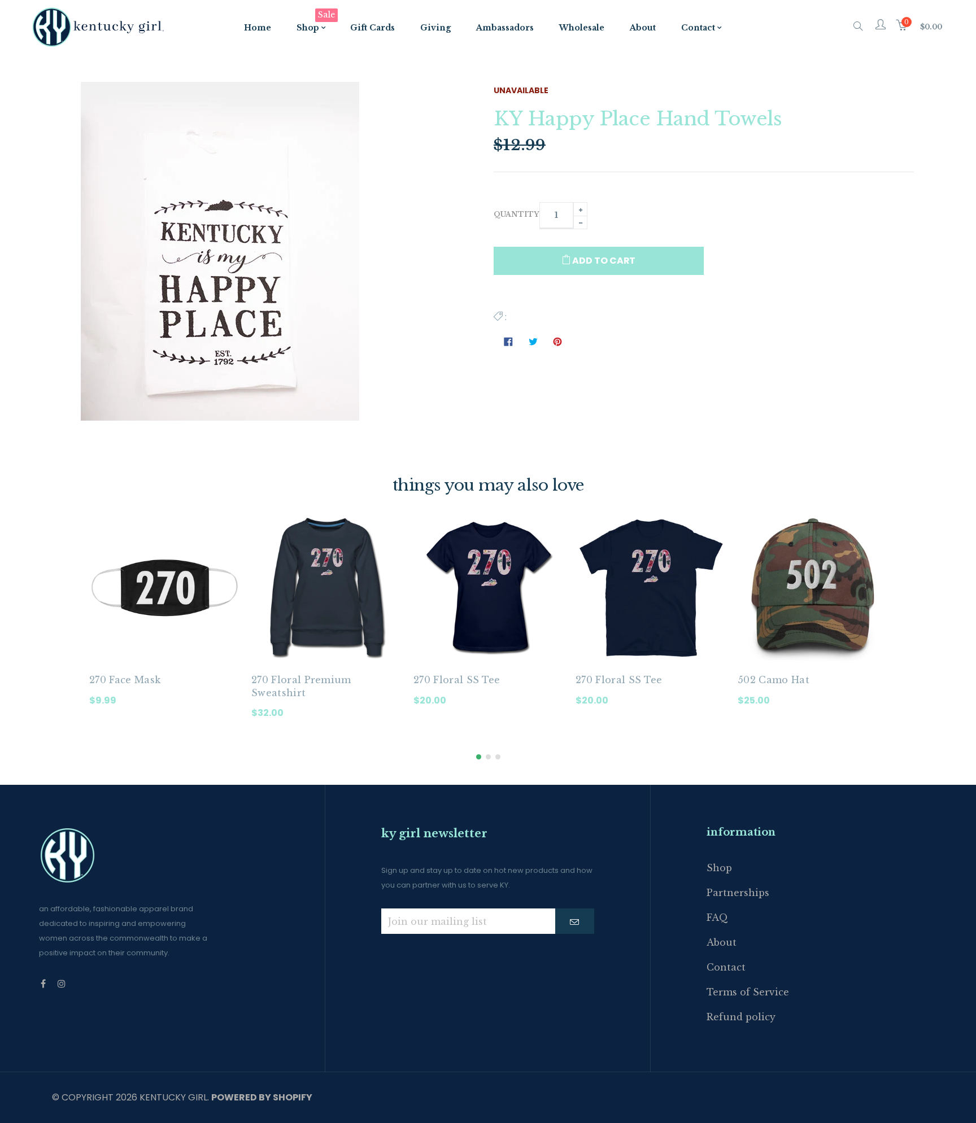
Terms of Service (748, 992)
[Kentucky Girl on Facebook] (43, 983)
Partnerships (738, 892)
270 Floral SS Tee (456, 679)
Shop (719, 867)
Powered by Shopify (261, 1097)
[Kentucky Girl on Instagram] (62, 983)
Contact (726, 967)
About (722, 942)
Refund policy (741, 1017)
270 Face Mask (124, 679)
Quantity (516, 214)
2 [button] (488, 756)
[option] (165, 619)
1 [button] (478, 756)
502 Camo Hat (773, 679)
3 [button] (497, 756)
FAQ (717, 917)
